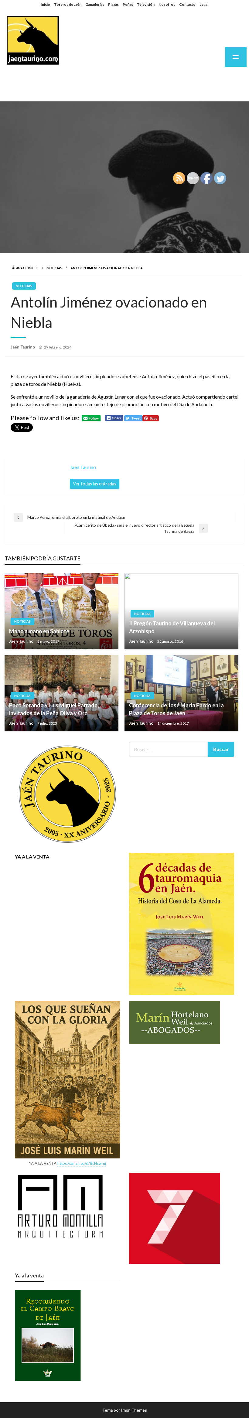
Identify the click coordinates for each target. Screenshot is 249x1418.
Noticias (54, 268)
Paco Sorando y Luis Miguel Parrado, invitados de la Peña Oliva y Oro (54, 709)
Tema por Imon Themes (124, 1410)
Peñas (128, 4)
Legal (204, 4)
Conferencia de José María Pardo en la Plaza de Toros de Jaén (176, 709)
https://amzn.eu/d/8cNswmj (81, 1163)
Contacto (187, 4)
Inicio (45, 4)
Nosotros (167, 4)
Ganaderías (94, 4)
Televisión (146, 4)
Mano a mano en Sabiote (39, 631)
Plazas (113, 4)
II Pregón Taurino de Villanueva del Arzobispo (172, 627)
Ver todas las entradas (94, 483)
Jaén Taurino (42, 76)
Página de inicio (24, 268)
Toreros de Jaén (67, 4)
